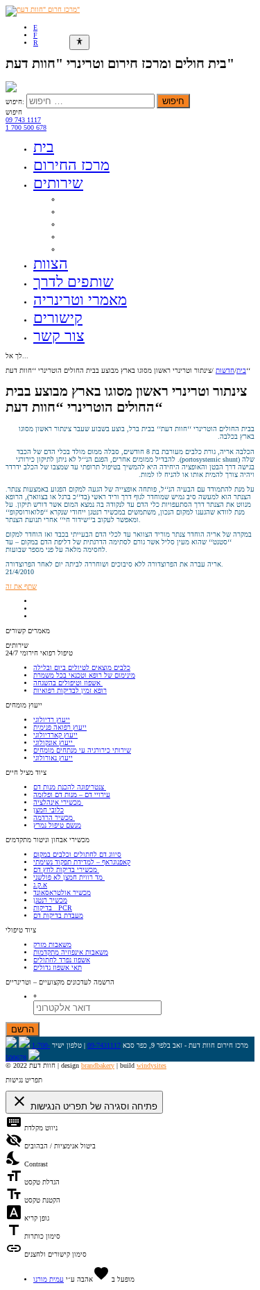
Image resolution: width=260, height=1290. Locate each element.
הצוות (50, 263)
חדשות (225, 370)
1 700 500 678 (26, 127)
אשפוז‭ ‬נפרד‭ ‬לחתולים (61, 960)
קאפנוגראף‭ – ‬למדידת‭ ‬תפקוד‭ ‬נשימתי (81, 862)
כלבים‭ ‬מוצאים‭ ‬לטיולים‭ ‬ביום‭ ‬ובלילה (81, 667)
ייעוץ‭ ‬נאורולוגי (53, 758)
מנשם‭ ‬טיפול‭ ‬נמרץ (57, 825)
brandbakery (97, 1065)
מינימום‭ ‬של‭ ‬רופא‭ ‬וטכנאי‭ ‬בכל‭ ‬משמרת (84, 675)
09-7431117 (104, 1045)
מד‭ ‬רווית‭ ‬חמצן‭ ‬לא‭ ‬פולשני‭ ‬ (69, 877)
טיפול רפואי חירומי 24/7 (111, 198)
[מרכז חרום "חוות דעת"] (43, 9)
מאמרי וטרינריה (80, 299)
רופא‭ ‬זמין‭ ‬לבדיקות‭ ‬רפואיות (70, 690)
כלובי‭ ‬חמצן (48, 810)
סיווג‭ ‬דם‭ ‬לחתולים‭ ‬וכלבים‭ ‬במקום (77, 854)
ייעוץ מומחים (88, 211)
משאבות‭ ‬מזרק (52, 944)
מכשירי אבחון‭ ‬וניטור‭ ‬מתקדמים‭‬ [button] (47, 840)
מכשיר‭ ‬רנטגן (50, 900)
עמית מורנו (48, 1279)
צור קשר (59, 335)
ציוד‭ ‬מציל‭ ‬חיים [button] (26, 772)
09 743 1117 (23, 120)
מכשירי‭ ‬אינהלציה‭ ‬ (58, 802)
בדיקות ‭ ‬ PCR (52, 908)
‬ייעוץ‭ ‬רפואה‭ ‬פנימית (60, 727)
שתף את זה (21, 586)
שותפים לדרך (73, 281)
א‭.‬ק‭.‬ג (40, 885)
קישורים (58, 317)
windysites (151, 1065)
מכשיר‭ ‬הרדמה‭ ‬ (54, 817)
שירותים (58, 183)
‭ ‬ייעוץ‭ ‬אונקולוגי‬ (54, 742)
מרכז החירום (71, 165)
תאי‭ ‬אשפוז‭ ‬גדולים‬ (57, 967)
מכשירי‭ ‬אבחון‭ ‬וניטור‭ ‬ (104, 236)
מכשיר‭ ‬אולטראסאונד (62, 892)
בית (43, 147)
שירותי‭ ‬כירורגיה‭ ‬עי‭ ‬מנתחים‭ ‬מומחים (82, 750)
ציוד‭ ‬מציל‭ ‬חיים (91, 223)
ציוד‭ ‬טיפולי (83, 248)
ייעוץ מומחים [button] (24, 705)
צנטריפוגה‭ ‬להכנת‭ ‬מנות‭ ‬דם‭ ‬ (69, 787)
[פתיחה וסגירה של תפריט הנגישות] (79, 42)
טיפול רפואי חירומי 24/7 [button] (39, 653)
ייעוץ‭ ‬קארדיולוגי (55, 735)
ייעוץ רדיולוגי (51, 719)
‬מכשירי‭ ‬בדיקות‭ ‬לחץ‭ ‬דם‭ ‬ (66, 869)
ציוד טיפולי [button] (21, 930)
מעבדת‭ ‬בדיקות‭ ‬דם (58, 915)
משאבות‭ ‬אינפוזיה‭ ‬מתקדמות (70, 952)
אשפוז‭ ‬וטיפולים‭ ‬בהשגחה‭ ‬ (68, 683)
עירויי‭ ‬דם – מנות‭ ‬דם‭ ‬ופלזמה (71, 794)
